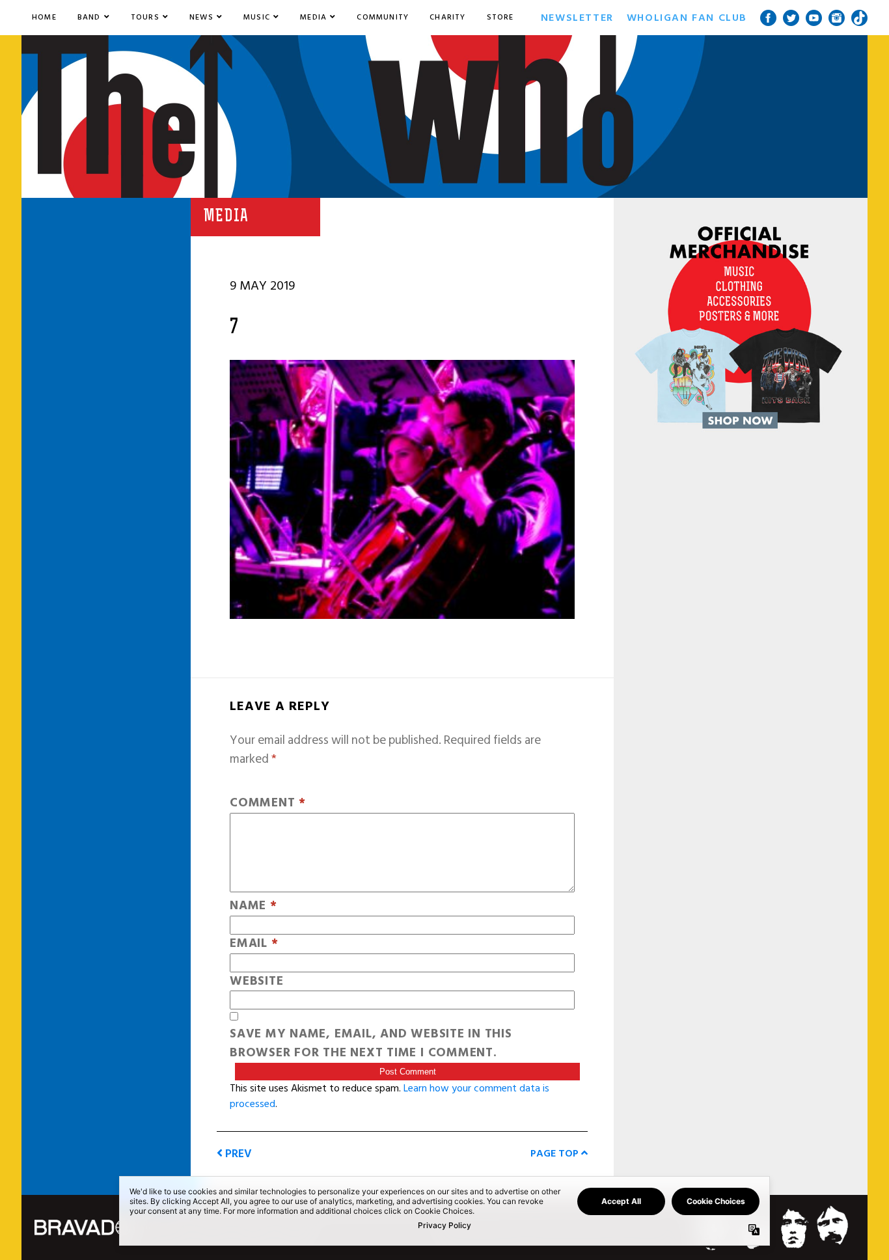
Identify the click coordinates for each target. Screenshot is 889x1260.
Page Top (555, 1153)
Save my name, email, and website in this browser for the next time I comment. (371, 1044)
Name (253, 906)
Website (256, 981)
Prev (237, 1153)
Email (254, 944)
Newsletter (577, 17)
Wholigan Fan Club (687, 17)
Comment (268, 803)
